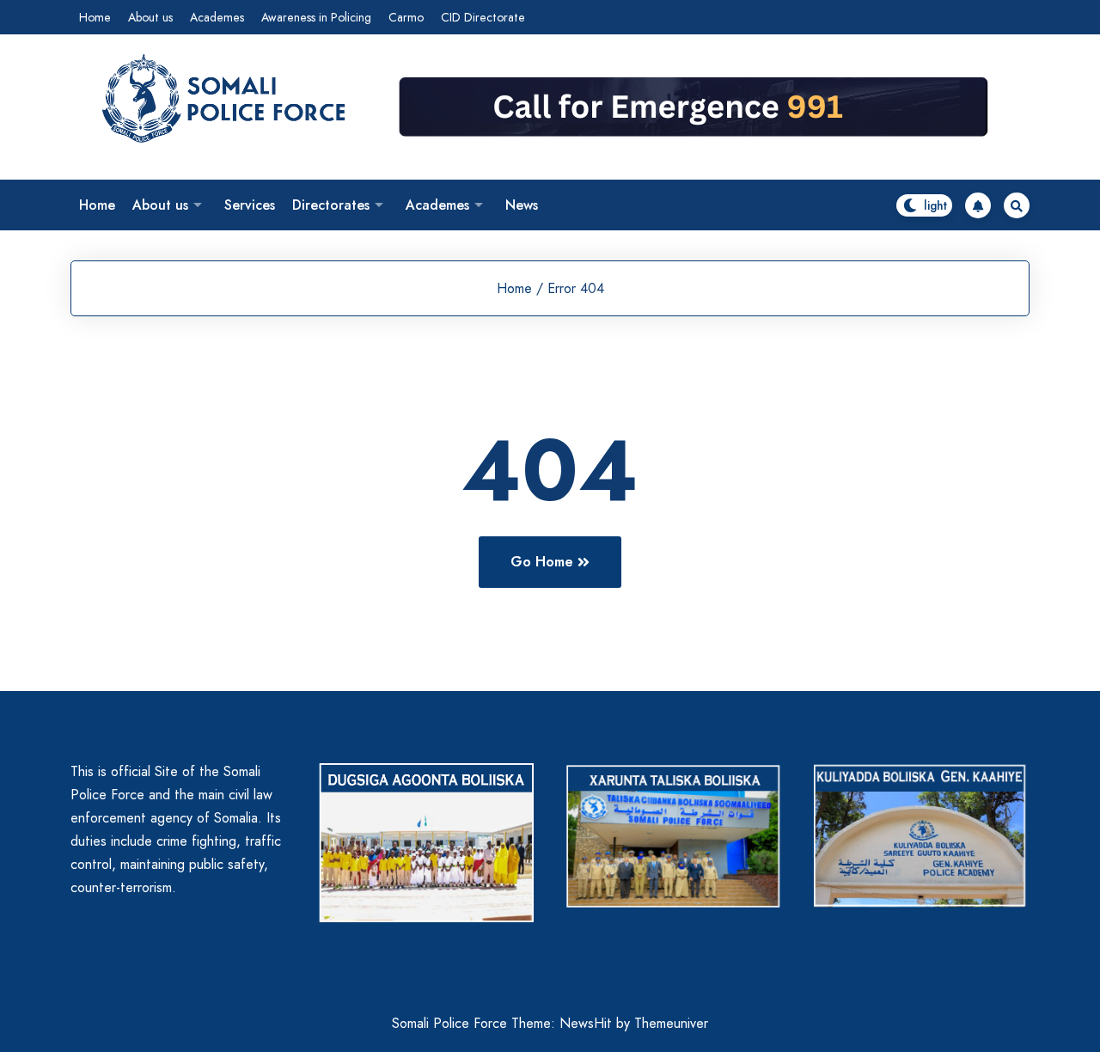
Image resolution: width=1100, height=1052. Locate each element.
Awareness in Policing (316, 17)
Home (95, 17)
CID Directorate (483, 17)
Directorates (331, 205)
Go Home (541, 562)
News (521, 205)
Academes (217, 17)
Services (249, 205)
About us (150, 17)
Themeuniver (671, 1023)
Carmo (406, 17)
